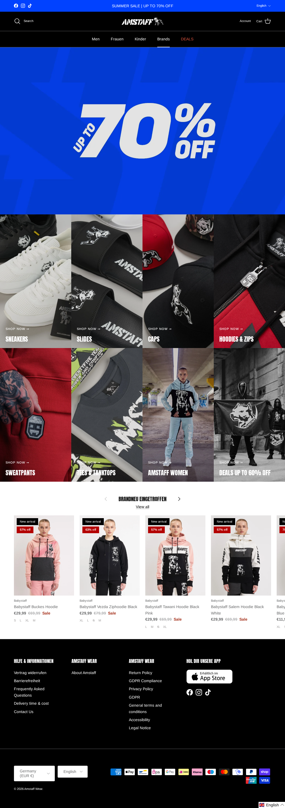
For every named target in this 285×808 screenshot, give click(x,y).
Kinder (140, 39)
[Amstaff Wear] (142, 21)
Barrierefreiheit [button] (27, 681)
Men (96, 39)
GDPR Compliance (145, 681)
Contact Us (23, 711)
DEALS (187, 39)
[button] (272, 805)
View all (142, 507)
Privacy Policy (141, 689)
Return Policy (140, 672)
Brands (163, 39)
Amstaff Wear (33, 788)
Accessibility (139, 720)
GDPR (134, 697)
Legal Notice (140, 728)
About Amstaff (84, 672)
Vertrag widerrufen (30, 672)
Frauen (117, 39)
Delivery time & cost (31, 703)
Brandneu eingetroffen (142, 499)
